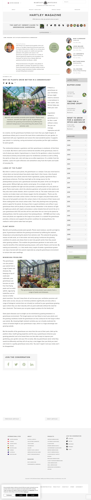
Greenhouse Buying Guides (34, 452)
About (13, 9)
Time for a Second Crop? (74, 102)
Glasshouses (51, 443)
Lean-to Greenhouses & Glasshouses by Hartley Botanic (54, 454)
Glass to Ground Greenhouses (55, 460)
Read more (70, 96)
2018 (68, 178)
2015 (68, 192)
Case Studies (31, 443)
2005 (68, 239)
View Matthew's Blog (78, 65)
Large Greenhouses (52, 462)
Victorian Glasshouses (53, 441)
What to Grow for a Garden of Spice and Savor (76, 120)
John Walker (78, 46)
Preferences (9, 495)
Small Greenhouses (52, 464)
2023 (68, 154)
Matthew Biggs (79, 61)
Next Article (52, 419)
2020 (68, 168)
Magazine (77, 9)
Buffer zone (74, 85)
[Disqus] (31, 393)
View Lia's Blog (77, 57)
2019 (68, 173)
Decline (20, 495)
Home (5, 37)
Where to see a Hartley (33, 450)
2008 (68, 225)
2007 (68, 229)
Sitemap (72, 486)
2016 (68, 187)
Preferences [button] (26, 491)
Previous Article (12, 419)
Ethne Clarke (70, 125)
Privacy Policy (56, 486)
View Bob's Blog (77, 42)
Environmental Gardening (34, 464)
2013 (68, 201)
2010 (68, 215)
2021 (68, 164)
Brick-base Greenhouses (53, 458)
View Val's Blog (77, 73)
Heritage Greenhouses (53, 439)
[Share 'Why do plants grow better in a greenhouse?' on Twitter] (6, 83)
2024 (68, 150)
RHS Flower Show (32, 462)
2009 (68, 220)
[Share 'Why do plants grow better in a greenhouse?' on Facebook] (4, 83)
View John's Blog (77, 50)
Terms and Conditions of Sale (44, 486)
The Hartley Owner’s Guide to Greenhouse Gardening (24, 26)
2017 (68, 183)
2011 (68, 211)
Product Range (56, 9)
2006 (68, 234)
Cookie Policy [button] (31, 490)
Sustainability (79, 486)
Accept (32, 495)
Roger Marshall (71, 108)
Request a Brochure (35, 9)
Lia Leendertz (78, 54)
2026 (68, 140)
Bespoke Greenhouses (53, 450)
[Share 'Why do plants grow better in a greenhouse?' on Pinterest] (9, 83)
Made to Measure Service (34, 454)
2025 (68, 145)
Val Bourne (77, 69)
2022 (68, 159)
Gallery (29, 447)
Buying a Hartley (32, 439)
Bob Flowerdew (79, 38)
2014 (68, 197)
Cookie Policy (65, 486)
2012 (68, 206)
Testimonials (31, 445)
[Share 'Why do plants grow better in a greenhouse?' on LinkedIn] (12, 83)
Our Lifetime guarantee (33, 441)
